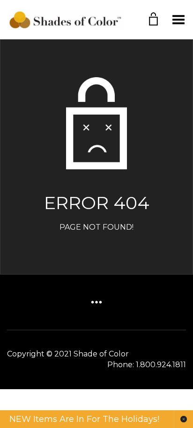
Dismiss (183, 419)
